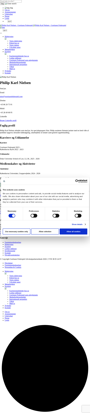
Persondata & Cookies (13, 267)
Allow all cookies (73, 231)
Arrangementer (10, 12)
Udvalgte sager (15, 47)
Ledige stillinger (15, 58)
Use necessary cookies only (16, 231)
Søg (2, 4)
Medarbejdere (10, 49)
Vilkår (11, 67)
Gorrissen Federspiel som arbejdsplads (23, 60)
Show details (77, 224)
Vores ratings (14, 45)
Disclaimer (9, 263)
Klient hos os (14, 43)
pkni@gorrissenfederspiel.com (11, 97)
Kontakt (8, 73)
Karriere (8, 52)
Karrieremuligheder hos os (19, 56)
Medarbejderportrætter (17, 62)
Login (7, 18)
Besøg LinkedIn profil (8, 120)
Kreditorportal (10, 251)
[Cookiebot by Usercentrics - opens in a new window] (77, 181)
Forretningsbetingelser (13, 242)
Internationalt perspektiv (18, 65)
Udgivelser (9, 14)
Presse (7, 16)
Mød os (12, 69)
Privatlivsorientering (12, 255)
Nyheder (8, 71)
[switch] (34, 216)
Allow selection (45, 231)
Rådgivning (9, 37)
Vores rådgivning (15, 41)
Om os (7, 10)
